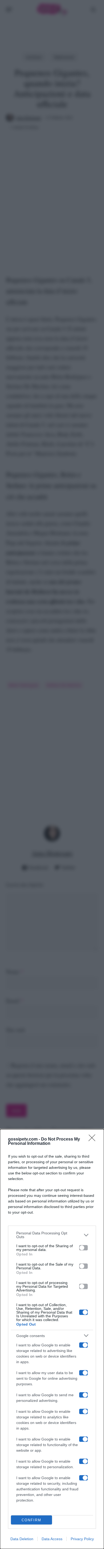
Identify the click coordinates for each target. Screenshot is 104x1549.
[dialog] (52, 1339)
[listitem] (52, 1235)
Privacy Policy (82, 1539)
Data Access (52, 1539)
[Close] (94, 1139)
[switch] (83, 1247)
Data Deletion (21, 1539)
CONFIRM (31, 1520)
